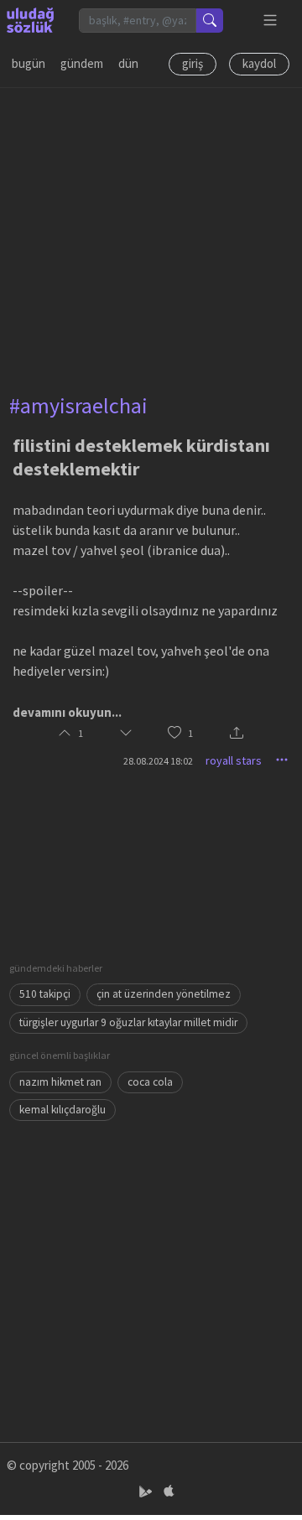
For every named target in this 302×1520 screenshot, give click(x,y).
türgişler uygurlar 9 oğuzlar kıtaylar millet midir (128, 1022)
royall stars (234, 760)
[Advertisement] (151, 239)
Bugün (28, 63)
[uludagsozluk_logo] (30, 20)
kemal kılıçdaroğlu (62, 1109)
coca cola (150, 1082)
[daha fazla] (270, 20)
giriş (192, 63)
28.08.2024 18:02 (158, 761)
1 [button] (190, 733)
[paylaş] (236, 734)
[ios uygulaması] (168, 1491)
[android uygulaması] (147, 1491)
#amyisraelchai (78, 405)
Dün (128, 63)
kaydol (259, 63)
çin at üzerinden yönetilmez (163, 994)
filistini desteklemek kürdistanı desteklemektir (141, 456)
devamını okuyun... (67, 712)
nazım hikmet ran (60, 1082)
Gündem (81, 63)
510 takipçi (44, 994)
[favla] (174, 734)
